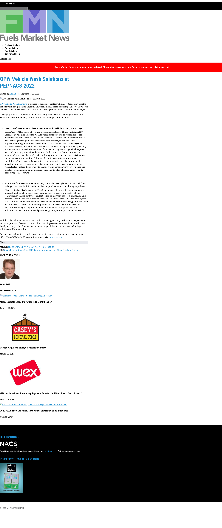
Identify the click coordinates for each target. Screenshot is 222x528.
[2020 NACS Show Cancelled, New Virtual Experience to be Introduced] (33, 404)
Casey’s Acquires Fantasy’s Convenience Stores (23, 347)
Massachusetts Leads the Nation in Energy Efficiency (26, 302)
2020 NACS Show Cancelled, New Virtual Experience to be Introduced (34, 410)
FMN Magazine (10, 3)
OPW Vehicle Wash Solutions (13, 104)
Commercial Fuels (12, 54)
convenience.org (49, 451)
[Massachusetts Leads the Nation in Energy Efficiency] (26, 296)
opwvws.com (56, 237)
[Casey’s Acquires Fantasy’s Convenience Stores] (25, 341)
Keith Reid (14, 94)
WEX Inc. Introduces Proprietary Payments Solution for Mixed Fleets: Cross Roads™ (41, 393)
